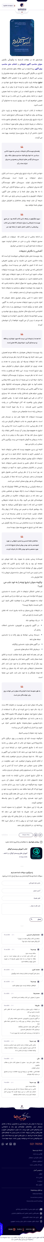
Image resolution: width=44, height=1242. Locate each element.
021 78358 (36, 1144)
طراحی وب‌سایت (37, 1154)
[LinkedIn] (36, 835)
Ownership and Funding (34, 1201)
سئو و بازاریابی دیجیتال (35, 1158)
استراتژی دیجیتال (37, 1161)
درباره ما (40, 1181)
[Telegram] (7, 1144)
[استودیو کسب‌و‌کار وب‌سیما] (22, 7)
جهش (40, 1174)
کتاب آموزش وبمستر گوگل (17, 849)
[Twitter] (40, 835)
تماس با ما (39, 1178)
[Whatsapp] (3, 1144)
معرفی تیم (39, 1185)
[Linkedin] (11, 1144)
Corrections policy (36, 1197)
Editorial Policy (37, 1194)
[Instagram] (14, 1144)
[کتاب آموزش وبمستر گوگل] (36, 853)
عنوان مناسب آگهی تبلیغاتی (31, 64)
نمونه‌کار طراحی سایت (36, 1165)
